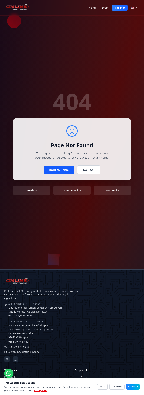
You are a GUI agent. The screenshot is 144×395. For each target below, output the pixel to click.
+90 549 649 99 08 (19, 347)
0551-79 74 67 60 (18, 341)
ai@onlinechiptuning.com (23, 351)
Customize (117, 386)
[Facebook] (7, 359)
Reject (102, 386)
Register (120, 7)
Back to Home (59, 170)
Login (105, 7)
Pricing (91, 7)
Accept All (133, 386)
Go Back (88, 170)
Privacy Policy (40, 390)
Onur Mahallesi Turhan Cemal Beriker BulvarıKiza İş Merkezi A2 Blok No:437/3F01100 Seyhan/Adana (35, 310)
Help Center (82, 377)
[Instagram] (15, 359)
